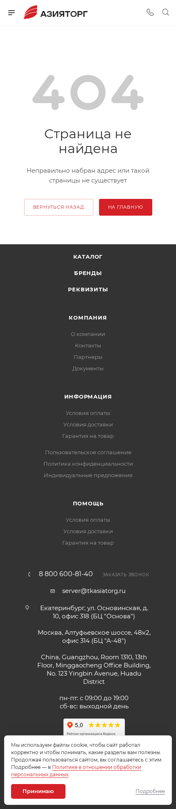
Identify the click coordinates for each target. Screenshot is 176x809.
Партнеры (88, 357)
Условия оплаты (88, 413)
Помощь (88, 503)
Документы (88, 368)
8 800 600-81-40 (66, 574)
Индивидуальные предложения (88, 475)
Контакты (88, 345)
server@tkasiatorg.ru (94, 591)
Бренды (88, 273)
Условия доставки (88, 424)
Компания (88, 317)
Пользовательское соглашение (88, 452)
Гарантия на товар (88, 436)
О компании (88, 334)
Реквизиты (88, 289)
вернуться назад (58, 207)
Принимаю (38, 791)
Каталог (88, 256)
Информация (88, 396)
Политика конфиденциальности (88, 463)
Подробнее (150, 791)
